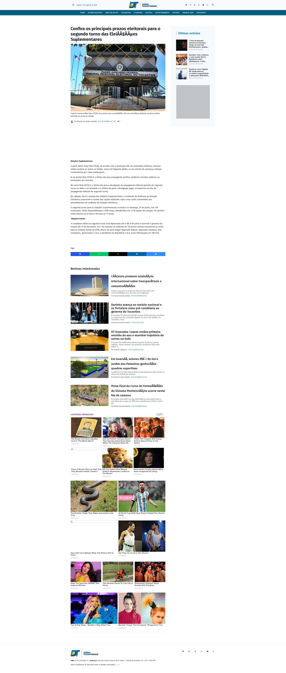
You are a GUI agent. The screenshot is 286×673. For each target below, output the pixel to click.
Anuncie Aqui (188, 13)
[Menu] (73, 5)
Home (82, 13)
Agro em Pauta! (111, 13)
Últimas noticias (95, 13)
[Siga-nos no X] (199, 5)
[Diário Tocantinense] (143, 5)
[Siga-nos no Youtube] (203, 5)
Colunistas (126, 13)
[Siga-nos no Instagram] (190, 5)
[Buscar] (212, 5)
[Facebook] (80, 254)
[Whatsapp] (98, 254)
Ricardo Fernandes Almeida (87, 121)
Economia (138, 13)
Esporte (175, 13)
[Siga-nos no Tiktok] (195, 5)
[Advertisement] (118, 142)
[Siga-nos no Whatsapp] (207, 5)
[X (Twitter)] (117, 254)
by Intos (118, 665)
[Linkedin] (136, 254)
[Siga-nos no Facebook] (186, 5)
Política (148, 13)
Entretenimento (162, 13)
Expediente (201, 13)
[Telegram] (155, 254)
